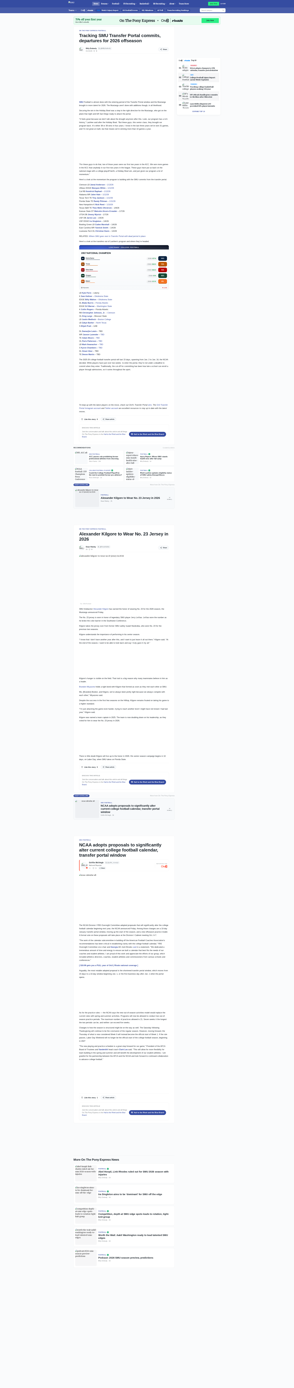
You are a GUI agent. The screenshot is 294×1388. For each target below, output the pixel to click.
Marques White (98, 188)
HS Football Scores (130, 10)
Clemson (111, 313)
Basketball (144, 4)
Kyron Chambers (88, 348)
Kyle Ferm (86, 293)
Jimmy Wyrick (94, 214)
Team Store (184, 4)
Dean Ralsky (91, 547)
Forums (104, 4)
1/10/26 (110, 204)
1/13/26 (110, 185)
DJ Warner (90, 306)
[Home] (71, 3)
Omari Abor (87, 351)
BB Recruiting (159, 4)
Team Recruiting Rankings (178, 10)
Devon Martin (88, 354)
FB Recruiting (129, 4)
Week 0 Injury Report (107, 10)
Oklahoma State (101, 296)
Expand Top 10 (198, 111)
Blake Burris (87, 303)
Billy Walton (90, 299)
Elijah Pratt (86, 326)
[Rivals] (187, 60)
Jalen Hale (95, 194)
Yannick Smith (101, 228)
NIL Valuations (147, 10)
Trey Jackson (98, 198)
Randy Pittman (100, 201)
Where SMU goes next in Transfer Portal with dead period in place (117, 236)
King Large (87, 316)
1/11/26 (112, 201)
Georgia (114, 947)
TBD (102, 334)
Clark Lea (123, 1049)
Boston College (104, 319)
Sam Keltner (86, 296)
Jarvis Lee (91, 218)
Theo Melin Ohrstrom (102, 208)
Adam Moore (88, 338)
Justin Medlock (89, 319)
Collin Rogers (87, 309)
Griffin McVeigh (96, 862)
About (171, 4)
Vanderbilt (103, 1049)
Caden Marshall (102, 224)
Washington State (104, 306)
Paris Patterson (89, 341)
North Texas (101, 323)
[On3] (180, 60)
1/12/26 (111, 188)
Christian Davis (102, 231)
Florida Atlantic (102, 303)
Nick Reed (99, 204)
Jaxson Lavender (90, 334)
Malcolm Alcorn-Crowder (105, 211)
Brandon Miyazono (87, 687)
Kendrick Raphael (94, 191)
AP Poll (160, 10)
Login (223, 3)
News (96, 4)
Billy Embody (91, 48)
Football (115, 4)
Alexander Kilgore (100, 609)
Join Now (213, 4)
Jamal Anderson (97, 185)
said (134, 947)
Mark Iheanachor (89, 344)
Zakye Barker (88, 323)
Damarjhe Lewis (89, 331)
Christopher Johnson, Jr (93, 313)
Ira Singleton (95, 221)
